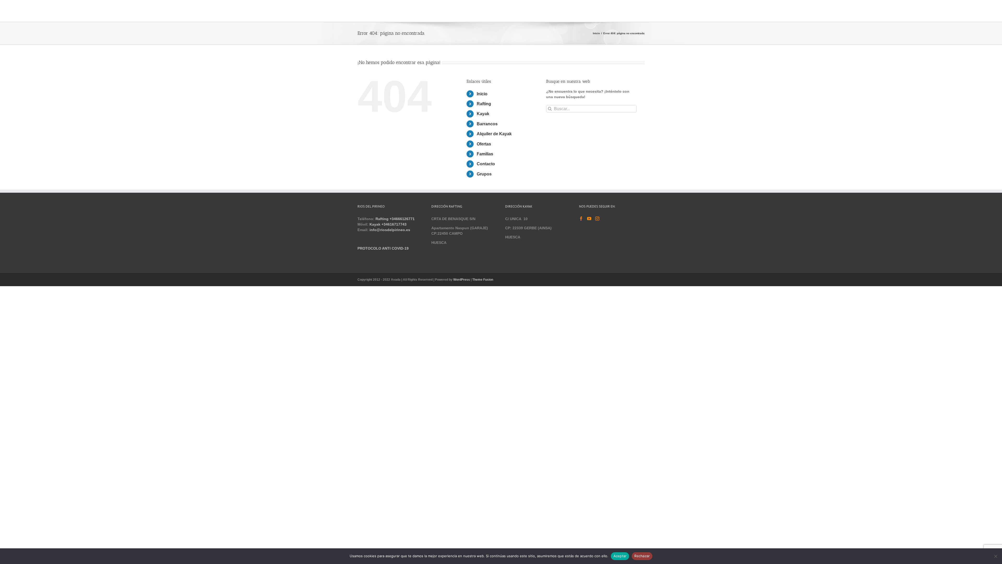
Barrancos (487, 124)
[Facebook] (581, 218)
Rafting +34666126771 (395, 219)
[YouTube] (589, 218)
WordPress (461, 279)
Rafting (484, 104)
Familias (485, 154)
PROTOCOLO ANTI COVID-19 (383, 248)
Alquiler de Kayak (494, 134)
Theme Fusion (482, 279)
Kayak (483, 113)
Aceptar (620, 556)
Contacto (486, 164)
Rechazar (642, 556)
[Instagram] (597, 218)
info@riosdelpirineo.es (389, 230)
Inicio (482, 94)
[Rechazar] (995, 556)
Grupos (484, 174)
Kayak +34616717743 (388, 224)
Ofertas (484, 144)
